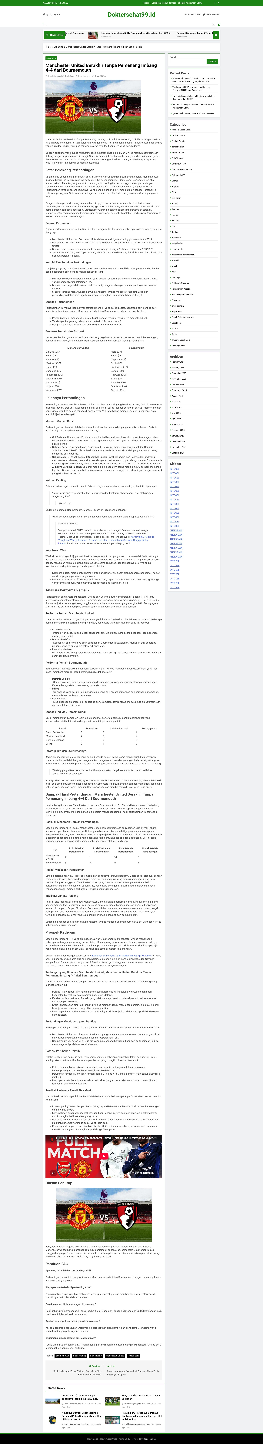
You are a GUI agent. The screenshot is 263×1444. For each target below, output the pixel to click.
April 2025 (176, 418)
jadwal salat (177, 243)
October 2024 (178, 453)
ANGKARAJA (176, 530)
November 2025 (179, 379)
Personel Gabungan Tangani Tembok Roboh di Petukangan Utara (146, 33)
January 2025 (178, 436)
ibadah (175, 232)
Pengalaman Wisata (181, 289)
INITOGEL (174, 469)
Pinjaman (176, 300)
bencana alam (178, 147)
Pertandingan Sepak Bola (183, 294)
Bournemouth (62, 1355)
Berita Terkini (178, 152)
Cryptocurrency (179, 164)
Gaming (175, 209)
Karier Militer (178, 249)
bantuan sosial (178, 135)
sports (175, 328)
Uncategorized (178, 345)
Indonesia (176, 238)
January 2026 (178, 367)
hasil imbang (79, 1355)
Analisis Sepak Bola (181, 130)
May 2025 (176, 413)
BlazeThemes (149, 1439)
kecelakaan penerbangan (183, 255)
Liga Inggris (96, 1355)
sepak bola (133, 1355)
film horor (176, 198)
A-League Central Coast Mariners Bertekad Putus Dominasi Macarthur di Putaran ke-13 (82, 1416)
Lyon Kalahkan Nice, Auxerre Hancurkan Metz (193, 113)
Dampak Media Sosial (182, 169)
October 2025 (178, 384)
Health (175, 215)
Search (173, 57)
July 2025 (176, 401)
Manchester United (115, 1355)
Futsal (174, 203)
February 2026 (178, 362)
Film (174, 192)
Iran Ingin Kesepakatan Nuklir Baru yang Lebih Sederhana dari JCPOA (72, 33)
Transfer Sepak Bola (181, 340)
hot (173, 226)
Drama (175, 181)
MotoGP (175, 260)
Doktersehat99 (178, 175)
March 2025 (177, 424)
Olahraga (176, 277)
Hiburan (175, 220)
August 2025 (177, 396)
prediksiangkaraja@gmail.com (61, 76)
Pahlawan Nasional (180, 283)
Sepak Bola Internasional (183, 317)
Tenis (174, 334)
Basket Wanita (178, 141)
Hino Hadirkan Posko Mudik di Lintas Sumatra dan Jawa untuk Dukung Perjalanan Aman (161, 3)
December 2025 (179, 373)
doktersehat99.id (131, 14)
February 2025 (178, 430)
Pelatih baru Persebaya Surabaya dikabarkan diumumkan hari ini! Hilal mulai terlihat (142, 1416)
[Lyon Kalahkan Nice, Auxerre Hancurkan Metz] (187, 37)
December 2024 (179, 441)
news (174, 272)
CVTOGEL (174, 561)
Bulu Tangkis (177, 158)
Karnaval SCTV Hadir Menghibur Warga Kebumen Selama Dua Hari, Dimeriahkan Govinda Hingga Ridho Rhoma (106, 540)
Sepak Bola (51, 58)
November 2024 (179, 447)
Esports (175, 186)
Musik (174, 266)
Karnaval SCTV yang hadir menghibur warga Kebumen (122, 955)
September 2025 (179, 390)
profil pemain (178, 306)
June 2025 (176, 407)
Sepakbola (176, 323)
